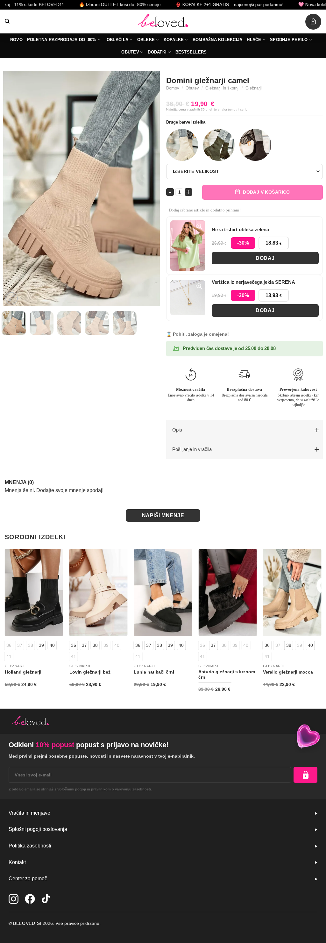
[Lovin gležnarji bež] (98, 592)
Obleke (146, 39)
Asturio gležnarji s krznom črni (226, 674)
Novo (16, 39)
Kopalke (174, 39)
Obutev (130, 52)
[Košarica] (313, 22)
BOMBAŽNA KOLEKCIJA (218, 39)
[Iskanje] (7, 21)
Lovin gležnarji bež (89, 672)
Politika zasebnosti (30, 845)
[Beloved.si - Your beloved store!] (163, 21)
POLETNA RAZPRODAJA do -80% (61, 39)
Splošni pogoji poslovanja (38, 829)
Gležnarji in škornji (222, 88)
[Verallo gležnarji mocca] (292, 592)
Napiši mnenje (163, 515)
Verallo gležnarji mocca (288, 672)
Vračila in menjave (29, 813)
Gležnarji (253, 88)
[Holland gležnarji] (34, 592)
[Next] (148, 188)
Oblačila (117, 39)
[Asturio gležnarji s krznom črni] (227, 592)
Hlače (254, 39)
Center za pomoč (28, 878)
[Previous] (14, 188)
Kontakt (17, 862)
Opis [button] (177, 429)
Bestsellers (191, 52)
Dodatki (157, 52)
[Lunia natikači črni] (163, 592)
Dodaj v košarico (266, 192)
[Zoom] (11, 298)
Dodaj (265, 258)
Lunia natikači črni (154, 672)
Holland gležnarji (23, 672)
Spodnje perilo (289, 39)
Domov (172, 88)
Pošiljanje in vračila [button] (192, 449)
